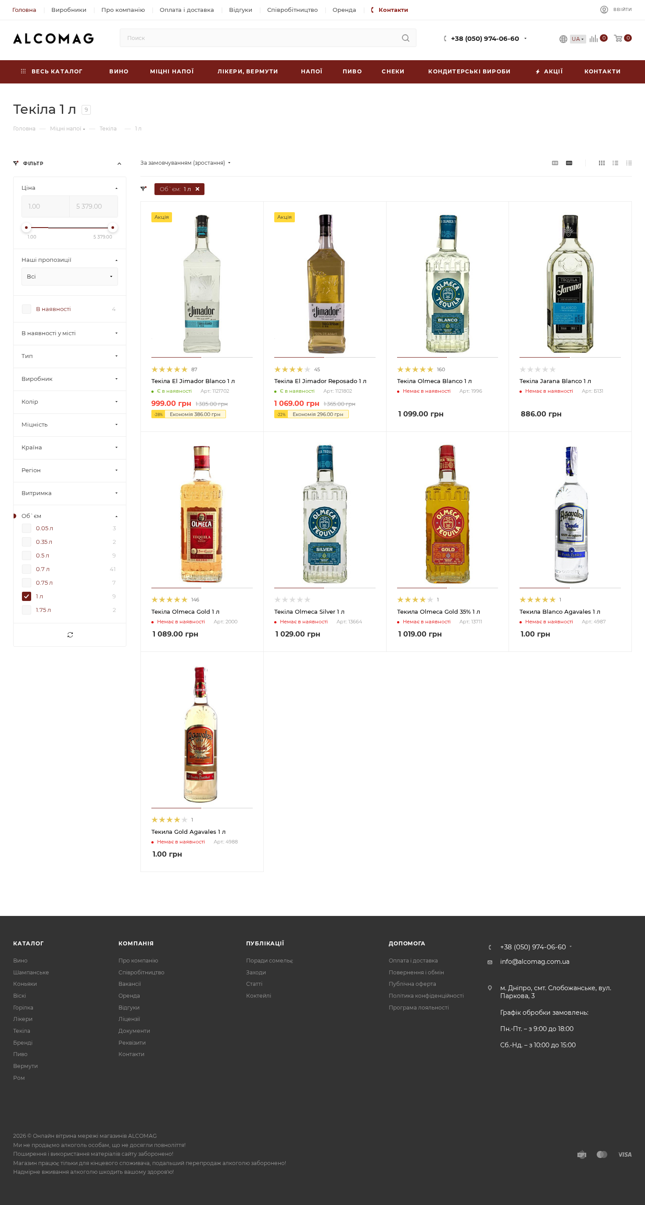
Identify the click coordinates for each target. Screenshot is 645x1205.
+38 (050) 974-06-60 (485, 39)
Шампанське (31, 972)
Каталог (28, 943)
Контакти (131, 1054)
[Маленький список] (555, 163)
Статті (254, 984)
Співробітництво (141, 972)
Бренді (22, 1042)
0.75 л (44, 582)
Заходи (256, 972)
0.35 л (44, 542)
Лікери (22, 1019)
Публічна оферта (412, 984)
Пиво (20, 1054)
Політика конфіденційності (426, 995)
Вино (20, 960)
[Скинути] (70, 635)
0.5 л (42, 555)
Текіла (21, 1031)
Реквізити (132, 1042)
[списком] (615, 163)
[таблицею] (629, 163)
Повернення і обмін (416, 972)
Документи (134, 1031)
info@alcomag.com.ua (535, 962)
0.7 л (43, 569)
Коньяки (25, 984)
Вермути (25, 1066)
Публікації (265, 943)
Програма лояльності (419, 1007)
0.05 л (44, 528)
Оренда (129, 995)
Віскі (19, 995)
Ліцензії (129, 1019)
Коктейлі (258, 995)
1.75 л (43, 610)
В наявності (53, 309)
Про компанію (138, 960)
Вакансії (129, 984)
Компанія (136, 943)
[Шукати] (405, 38)
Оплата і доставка (413, 960)
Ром (19, 1078)
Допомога (407, 943)
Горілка (23, 1007)
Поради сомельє (269, 960)
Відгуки (129, 1007)
